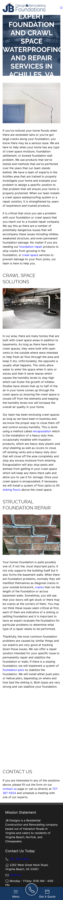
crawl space (30, 255)
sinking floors (11, 489)
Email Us (15, 875)
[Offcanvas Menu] (61, 7)
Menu (15, 896)
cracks (39, 587)
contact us (10, 788)
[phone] (31, 889)
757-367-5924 (19, 859)
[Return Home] (24, 7)
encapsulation (42, 431)
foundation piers (13, 670)
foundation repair (30, 246)
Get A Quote (47, 896)
